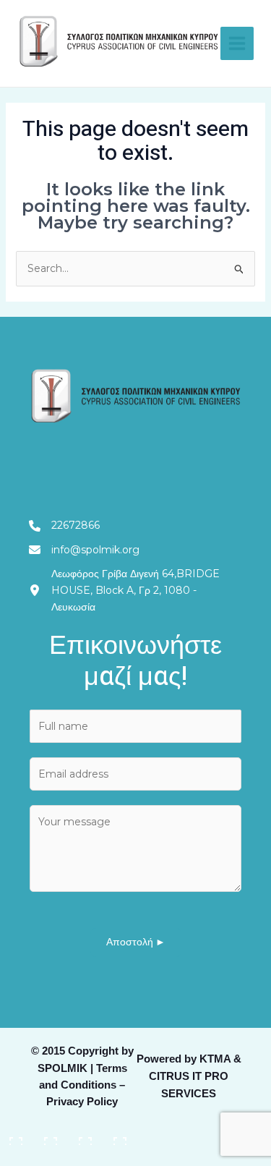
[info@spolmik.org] (84, 550)
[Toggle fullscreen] (50, 1135)
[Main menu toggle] (237, 43)
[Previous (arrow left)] (16, 1156)
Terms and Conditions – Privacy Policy (83, 1084)
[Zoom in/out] (16, 1135)
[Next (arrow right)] (50, 1156)
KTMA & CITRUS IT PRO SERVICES (195, 1076)
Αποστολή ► (135, 942)
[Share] (85, 1135)
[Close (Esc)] (120, 1135)
